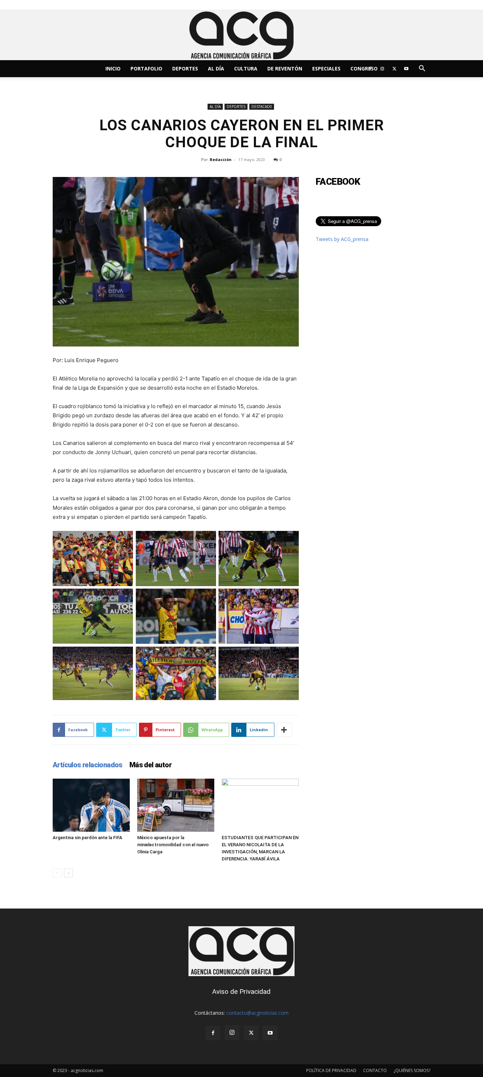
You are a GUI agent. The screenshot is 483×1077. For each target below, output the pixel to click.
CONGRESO (364, 68)
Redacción (221, 159)
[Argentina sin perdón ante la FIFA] (91, 805)
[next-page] (68, 873)
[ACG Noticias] (241, 35)
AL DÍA (216, 68)
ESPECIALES (326, 68)
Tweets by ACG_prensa (342, 239)
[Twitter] (394, 68)
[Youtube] (406, 68)
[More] (284, 730)
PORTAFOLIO (146, 68)
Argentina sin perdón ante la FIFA (87, 837)
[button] (421, 69)
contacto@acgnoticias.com (257, 1012)
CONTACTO (375, 1070)
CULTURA (245, 68)
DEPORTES (185, 68)
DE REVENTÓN (284, 68)
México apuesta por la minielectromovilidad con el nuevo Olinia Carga (173, 844)
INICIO (113, 68)
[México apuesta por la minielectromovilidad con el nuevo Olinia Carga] (175, 805)
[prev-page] (57, 873)
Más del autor (150, 765)
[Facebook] (370, 68)
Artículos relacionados (87, 765)
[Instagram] (382, 68)
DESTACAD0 (261, 106)
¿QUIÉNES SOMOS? (412, 1070)
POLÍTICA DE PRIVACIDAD (331, 1070)
